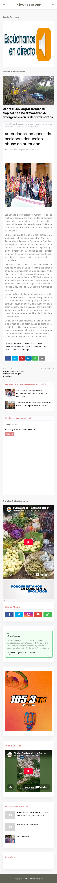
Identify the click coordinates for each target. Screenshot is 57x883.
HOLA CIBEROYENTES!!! (27, 824)
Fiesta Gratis (23, 836)
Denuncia (37, 346)
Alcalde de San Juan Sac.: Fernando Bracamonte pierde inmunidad (33, 404)
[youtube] (38, 614)
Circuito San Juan (29, 4)
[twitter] (19, 614)
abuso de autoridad (25, 124)
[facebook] (9, 614)
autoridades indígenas (33, 343)
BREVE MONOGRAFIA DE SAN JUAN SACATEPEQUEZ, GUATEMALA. (33, 814)
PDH (8, 350)
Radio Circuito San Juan (15, 149)
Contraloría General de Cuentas (18, 346)
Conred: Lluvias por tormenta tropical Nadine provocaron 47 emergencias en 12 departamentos (28, 113)
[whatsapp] (47, 614)
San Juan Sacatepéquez (21, 350)
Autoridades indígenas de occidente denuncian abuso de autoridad (31, 393)
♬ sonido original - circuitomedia (21, 652)
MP (45, 346)
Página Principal (11, 124)
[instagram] (28, 614)
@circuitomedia (13, 636)
